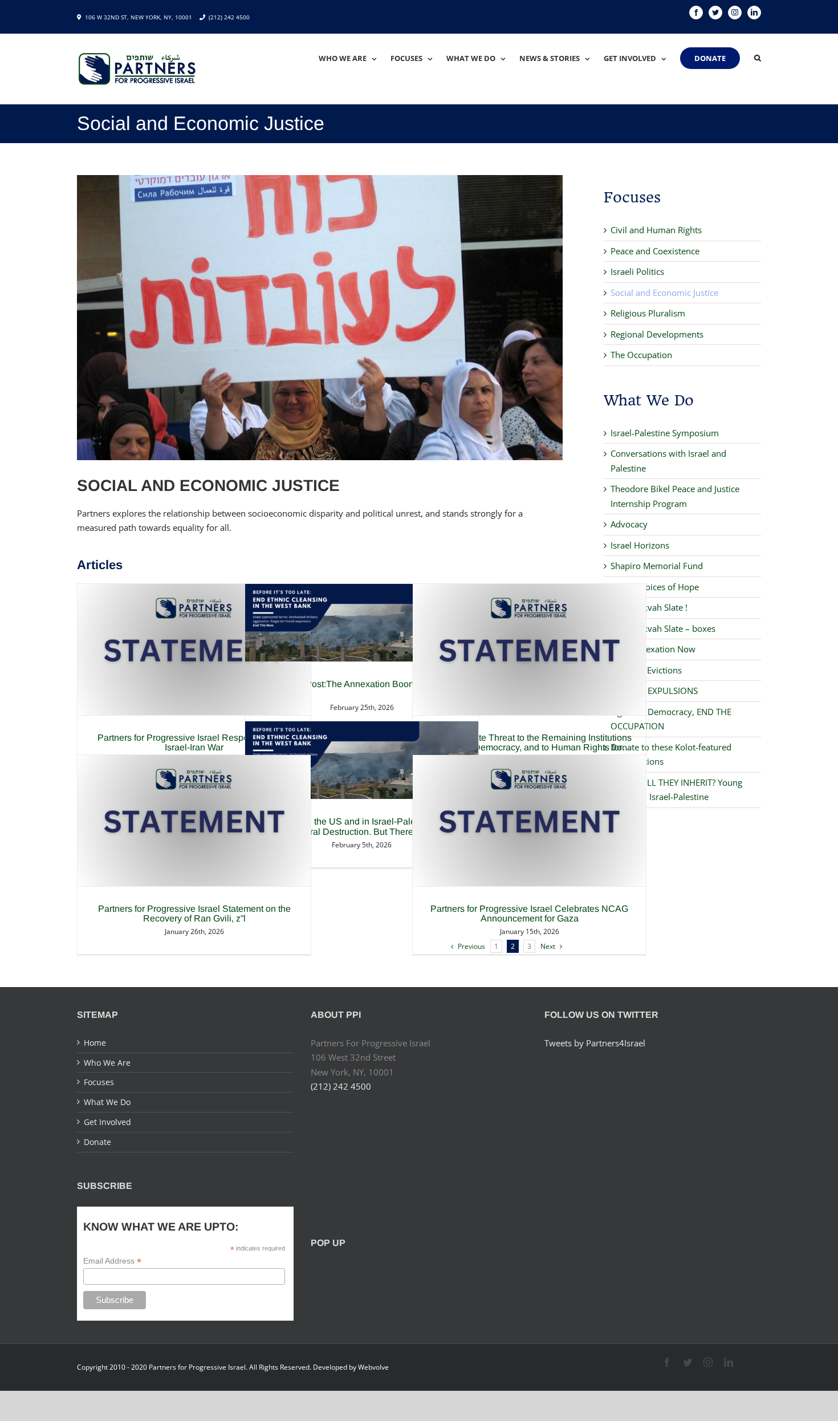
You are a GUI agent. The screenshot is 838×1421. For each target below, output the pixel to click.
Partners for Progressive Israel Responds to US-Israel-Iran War (194, 743)
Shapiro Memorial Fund (657, 565)
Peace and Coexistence (655, 251)
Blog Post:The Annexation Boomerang (362, 684)
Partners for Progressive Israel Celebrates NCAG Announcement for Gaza (529, 914)
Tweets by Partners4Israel (594, 1043)
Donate (97, 1141)
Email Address (112, 1261)
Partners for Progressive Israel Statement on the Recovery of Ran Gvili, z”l (194, 914)
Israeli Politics (637, 271)
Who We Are (107, 1062)
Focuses (99, 1082)
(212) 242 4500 (229, 17)
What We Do (107, 1102)
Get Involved (107, 1121)
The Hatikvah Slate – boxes (663, 628)
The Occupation (641, 354)
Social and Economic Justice (664, 292)
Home (95, 1042)
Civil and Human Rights (656, 230)
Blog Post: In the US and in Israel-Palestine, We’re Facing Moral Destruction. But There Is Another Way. (362, 831)
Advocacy (629, 524)
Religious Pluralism (648, 313)
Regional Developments (657, 334)
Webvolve (373, 1367)
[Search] (757, 58)
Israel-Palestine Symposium (665, 433)
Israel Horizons (640, 545)
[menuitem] (354, 58)
